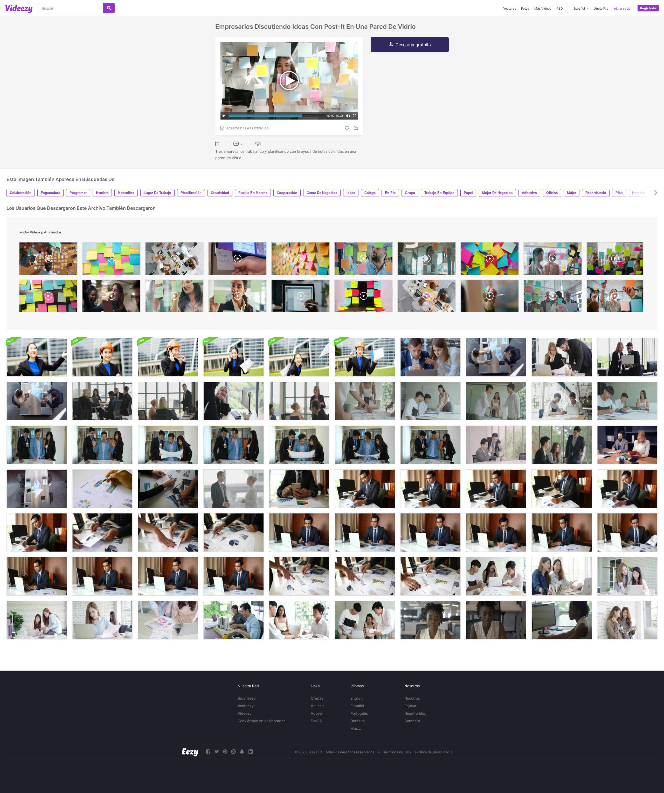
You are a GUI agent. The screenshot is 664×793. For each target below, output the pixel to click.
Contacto (412, 721)
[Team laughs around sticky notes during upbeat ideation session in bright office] (615, 297)
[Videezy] (19, 9)
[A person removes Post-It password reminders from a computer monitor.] (237, 259)
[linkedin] (250, 751)
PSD (559, 8)
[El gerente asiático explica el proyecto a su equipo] (561, 445)
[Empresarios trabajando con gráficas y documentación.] (102, 488)
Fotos (525, 8)
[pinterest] (225, 751)
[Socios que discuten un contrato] (36, 488)
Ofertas (317, 698)
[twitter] (216, 751)
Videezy (245, 713)
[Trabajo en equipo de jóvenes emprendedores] (365, 401)
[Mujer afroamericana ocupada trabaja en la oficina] (430, 620)
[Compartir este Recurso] (356, 128)
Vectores (509, 8)
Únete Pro (601, 8)
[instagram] (233, 751)
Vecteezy (246, 706)
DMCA (316, 721)
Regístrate (648, 8)
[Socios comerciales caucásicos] (496, 357)
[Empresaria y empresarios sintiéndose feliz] (365, 620)
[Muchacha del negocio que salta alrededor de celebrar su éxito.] (299, 357)
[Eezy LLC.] (190, 751)
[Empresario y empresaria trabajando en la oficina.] (233, 620)
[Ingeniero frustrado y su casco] (365, 357)
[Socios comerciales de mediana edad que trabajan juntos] (627, 445)
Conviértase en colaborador (261, 721)
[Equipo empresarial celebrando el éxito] (36, 401)
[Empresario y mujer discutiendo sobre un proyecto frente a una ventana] (233, 488)
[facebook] (208, 751)
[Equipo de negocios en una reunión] (299, 620)
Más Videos (542, 8)
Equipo (410, 706)
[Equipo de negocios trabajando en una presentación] (430, 357)
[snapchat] (242, 751)
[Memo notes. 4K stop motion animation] (111, 259)
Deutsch (357, 721)
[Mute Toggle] (348, 116)
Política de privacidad (432, 752)
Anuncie (317, 706)
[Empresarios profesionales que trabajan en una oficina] (561, 357)
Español (357, 706)
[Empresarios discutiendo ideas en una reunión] (496, 576)
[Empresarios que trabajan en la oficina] (233, 401)
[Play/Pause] (224, 116)
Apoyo (316, 713)
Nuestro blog (415, 713)
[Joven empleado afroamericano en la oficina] (496, 620)
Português (359, 713)
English (356, 698)
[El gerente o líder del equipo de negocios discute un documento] (299, 401)
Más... (355, 728)
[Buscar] (109, 8)
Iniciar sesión (622, 8)
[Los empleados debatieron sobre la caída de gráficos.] (168, 488)
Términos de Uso (397, 752)
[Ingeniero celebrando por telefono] (168, 357)
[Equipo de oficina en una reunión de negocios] (102, 401)
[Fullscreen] (354, 116)
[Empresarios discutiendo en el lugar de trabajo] (627, 357)
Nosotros (412, 698)
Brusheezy (247, 698)
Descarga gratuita (413, 44)
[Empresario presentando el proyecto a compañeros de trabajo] (168, 401)
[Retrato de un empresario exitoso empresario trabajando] (36, 357)
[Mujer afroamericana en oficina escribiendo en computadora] (561, 620)
